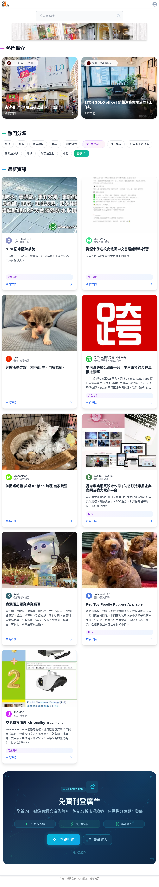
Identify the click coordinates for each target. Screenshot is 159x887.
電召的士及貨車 (139, 144)
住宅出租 (38, 144)
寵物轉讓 (71, 144)
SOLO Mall (94, 144)
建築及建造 (11, 153)
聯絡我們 (71, 878)
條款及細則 (79, 852)
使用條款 (83, 878)
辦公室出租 (47, 153)
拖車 (55, 144)
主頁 (62, 878)
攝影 (7, 144)
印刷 (29, 153)
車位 (65, 153)
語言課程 (116, 144)
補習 (21, 144)
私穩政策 (94, 878)
